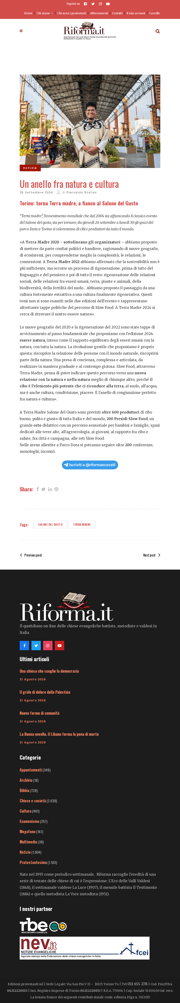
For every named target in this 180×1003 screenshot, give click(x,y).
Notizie (25, 852)
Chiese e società (33, 800)
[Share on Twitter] (43, 488)
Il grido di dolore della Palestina (45, 692)
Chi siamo (43, 13)
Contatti (117, 13)
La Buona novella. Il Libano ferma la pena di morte (59, 734)
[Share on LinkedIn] (50, 488)
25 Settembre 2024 (36, 192)
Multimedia (28, 842)
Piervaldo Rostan (82, 192)
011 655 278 (138, 984)
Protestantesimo (33, 862)
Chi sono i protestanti (71, 13)
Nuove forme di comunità (39, 713)
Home (28, 13)
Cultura (25, 811)
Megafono (27, 831)
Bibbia (24, 790)
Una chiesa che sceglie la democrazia (49, 671)
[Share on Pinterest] (56, 488)
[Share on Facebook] (37, 488)
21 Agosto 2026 (33, 679)
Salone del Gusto (50, 524)
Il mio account (136, 13)
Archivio (26, 780)
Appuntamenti (31, 770)
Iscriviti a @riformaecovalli (92, 465)
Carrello (154, 13)
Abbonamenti (99, 13)
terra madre (82, 524)
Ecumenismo (29, 821)
